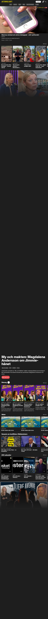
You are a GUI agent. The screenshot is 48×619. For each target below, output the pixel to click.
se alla (44, 43)
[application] (24, 19)
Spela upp (6, 377)
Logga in (38, 1)
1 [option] (8, 382)
